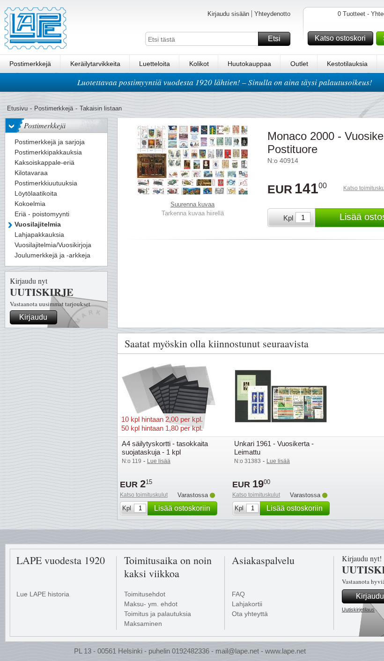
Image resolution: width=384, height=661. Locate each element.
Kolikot (199, 63)
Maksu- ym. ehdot (150, 604)
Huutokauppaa (249, 63)
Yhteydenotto (272, 13)
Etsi (274, 39)
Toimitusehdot (144, 594)
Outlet (299, 63)
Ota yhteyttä (250, 613)
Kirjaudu (33, 317)
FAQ (238, 594)
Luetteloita (154, 63)
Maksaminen (143, 623)
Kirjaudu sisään (228, 13)
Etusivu (17, 108)
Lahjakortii (247, 604)
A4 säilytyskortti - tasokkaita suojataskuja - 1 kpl (165, 448)
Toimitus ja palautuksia (157, 613)
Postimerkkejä (30, 63)
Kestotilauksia (347, 63)
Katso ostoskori (340, 38)
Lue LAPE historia (42, 594)
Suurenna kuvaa (192, 204)
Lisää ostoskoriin (182, 508)
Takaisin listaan (101, 108)
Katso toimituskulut (144, 495)
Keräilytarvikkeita (95, 63)
